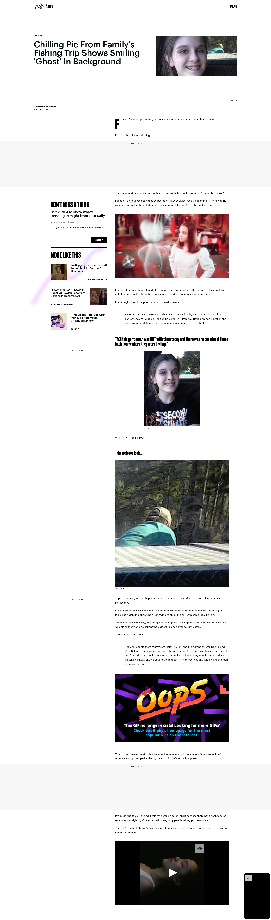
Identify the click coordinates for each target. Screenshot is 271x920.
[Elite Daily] (44, 6)
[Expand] (247, 876)
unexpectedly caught (157, 820)
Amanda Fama (46, 106)
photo (132, 200)
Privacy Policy (55, 229)
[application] (172, 873)
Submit (99, 240)
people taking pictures (187, 820)
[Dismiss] (266, 876)
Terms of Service (94, 227)
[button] (172, 873)
